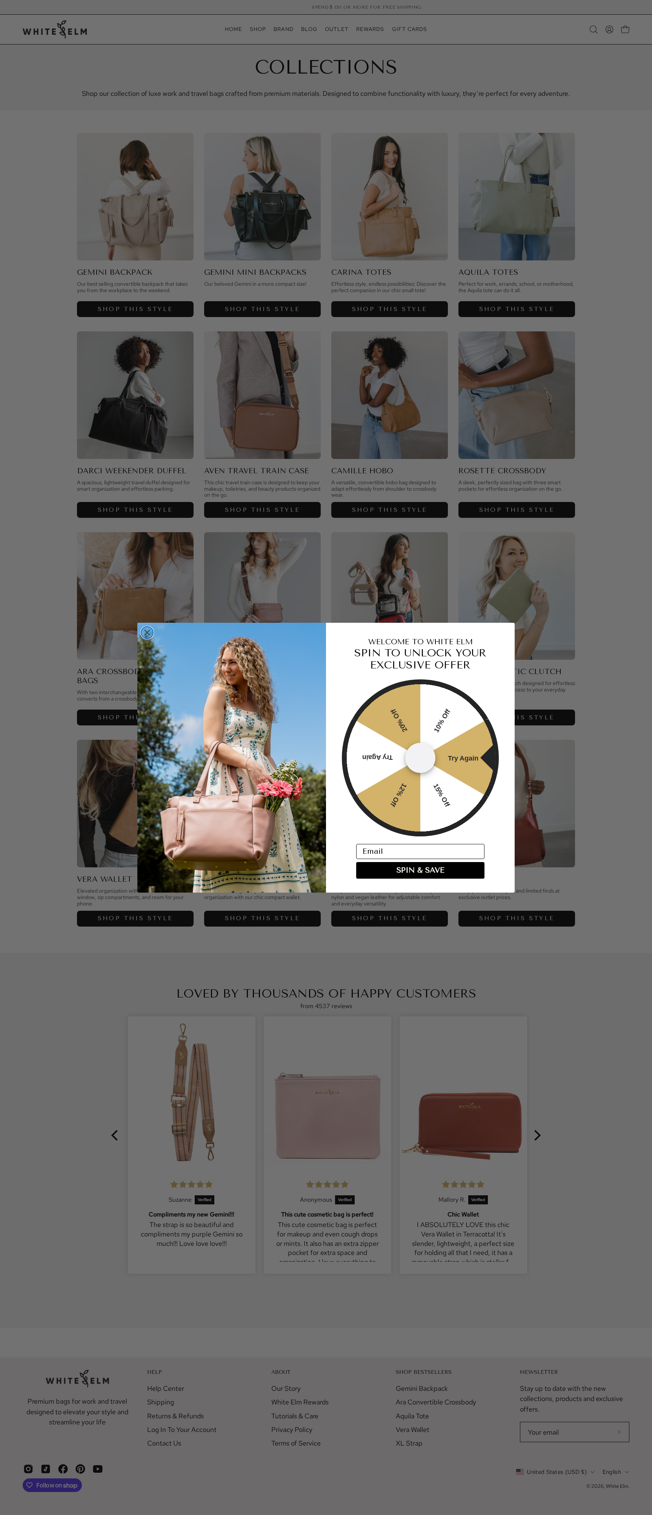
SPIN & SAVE (420, 870)
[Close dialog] (147, 633)
